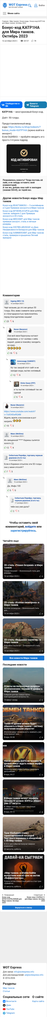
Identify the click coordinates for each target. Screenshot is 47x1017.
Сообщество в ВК (12, 104)
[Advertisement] (23, 937)
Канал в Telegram (34, 104)
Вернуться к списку (23, 908)
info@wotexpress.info (24, 972)
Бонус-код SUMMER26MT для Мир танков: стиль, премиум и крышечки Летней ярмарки (23, 235)
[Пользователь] (6, 302)
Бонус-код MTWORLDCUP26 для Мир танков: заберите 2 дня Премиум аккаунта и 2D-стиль (21, 213)
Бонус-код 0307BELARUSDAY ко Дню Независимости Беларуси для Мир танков (23, 228)
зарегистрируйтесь (23, 530)
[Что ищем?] (29, 5)
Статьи (6, 991)
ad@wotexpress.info (34, 975)
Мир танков (8, 988)
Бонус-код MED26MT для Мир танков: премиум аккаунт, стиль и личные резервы (21, 221)
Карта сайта (38, 1001)
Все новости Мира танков (23, 658)
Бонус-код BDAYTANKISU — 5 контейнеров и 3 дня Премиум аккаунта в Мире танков (23, 206)
